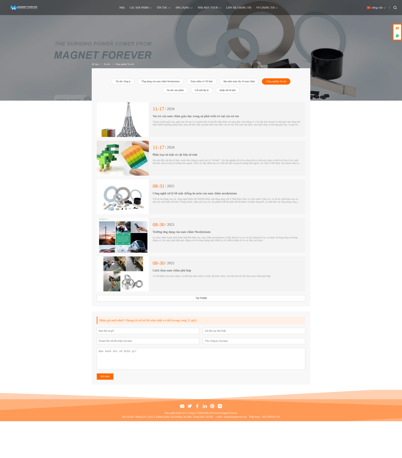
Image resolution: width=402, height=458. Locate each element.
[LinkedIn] (204, 406)
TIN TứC (162, 7)
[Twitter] (189, 406)
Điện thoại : (255, 416)
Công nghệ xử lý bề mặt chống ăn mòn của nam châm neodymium (195, 193)
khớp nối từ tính (228, 90)
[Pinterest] (212, 406)
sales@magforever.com (235, 416)
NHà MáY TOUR (208, 7)
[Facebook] (197, 406)
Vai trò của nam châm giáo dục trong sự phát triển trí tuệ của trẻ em (196, 116)
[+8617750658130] (397, 36)
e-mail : (220, 416)
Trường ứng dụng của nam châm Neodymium (182, 231)
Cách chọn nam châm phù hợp (172, 270)
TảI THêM (201, 298)
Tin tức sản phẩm (175, 90)
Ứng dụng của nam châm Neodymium (161, 81)
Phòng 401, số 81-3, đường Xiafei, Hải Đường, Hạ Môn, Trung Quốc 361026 (174, 416)
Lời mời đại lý (202, 90)
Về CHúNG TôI (265, 7)
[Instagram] (219, 406)
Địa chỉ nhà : (129, 416)
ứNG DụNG (183, 7)
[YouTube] (182, 406)
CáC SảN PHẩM (139, 7)
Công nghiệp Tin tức (276, 81)
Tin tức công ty (123, 81)
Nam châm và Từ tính (201, 81)
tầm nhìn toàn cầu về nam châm (239, 81)
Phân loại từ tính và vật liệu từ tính (175, 154)
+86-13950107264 (270, 416)
